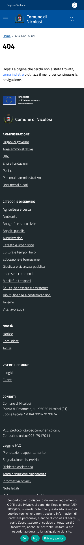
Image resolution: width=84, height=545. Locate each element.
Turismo (8, 302)
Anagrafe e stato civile (19, 223)
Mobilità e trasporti (17, 280)
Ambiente (10, 216)
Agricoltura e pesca (17, 209)
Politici (7, 170)
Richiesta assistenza (18, 466)
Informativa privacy (17, 481)
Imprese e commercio (18, 273)
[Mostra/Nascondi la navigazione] (5, 18)
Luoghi (8, 372)
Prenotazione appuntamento (24, 452)
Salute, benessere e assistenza (25, 287)
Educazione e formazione (21, 259)
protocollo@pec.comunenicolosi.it (35, 430)
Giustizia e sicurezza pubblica (24, 266)
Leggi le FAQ (12, 445)
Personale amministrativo (22, 177)
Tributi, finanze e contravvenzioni (27, 295)
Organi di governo (16, 142)
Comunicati (11, 341)
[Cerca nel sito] (72, 19)
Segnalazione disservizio (21, 459)
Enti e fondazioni (15, 163)
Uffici (6, 156)
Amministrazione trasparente (24, 474)
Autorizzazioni (13, 237)
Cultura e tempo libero (19, 252)
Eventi (7, 379)
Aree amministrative (18, 149)
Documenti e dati (15, 184)
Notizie (8, 333)
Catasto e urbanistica (18, 245)
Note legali (11, 488)
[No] (78, 520)
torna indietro (13, 74)
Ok (25, 538)
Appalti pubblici (14, 230)
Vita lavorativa (13, 309)
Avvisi (7, 348)
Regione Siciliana (16, 5)
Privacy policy (54, 538)
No (35, 538)
